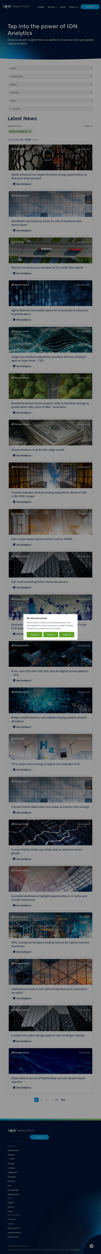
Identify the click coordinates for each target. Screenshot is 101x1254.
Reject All (50, 634)
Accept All (66, 634)
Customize (34, 634)
